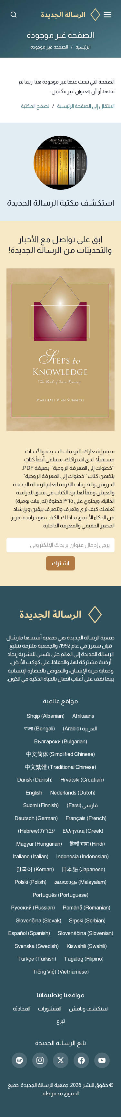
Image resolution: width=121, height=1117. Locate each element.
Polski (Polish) (30, 882)
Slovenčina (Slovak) (38, 921)
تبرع (60, 1021)
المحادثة (21, 1009)
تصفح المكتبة (35, 106)
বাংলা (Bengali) (39, 729)
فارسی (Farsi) (82, 805)
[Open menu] (107, 14)
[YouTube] (102, 1060)
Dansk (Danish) (35, 780)
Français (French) (86, 818)
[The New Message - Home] (60, 14)
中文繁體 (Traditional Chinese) (60, 767)
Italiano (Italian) (30, 856)
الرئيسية (83, 47)
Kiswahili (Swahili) (86, 946)
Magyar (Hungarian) (39, 844)
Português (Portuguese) (60, 895)
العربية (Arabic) (80, 729)
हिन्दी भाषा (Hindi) (87, 844)
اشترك (60, 563)
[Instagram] (40, 1060)
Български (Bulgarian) (60, 742)
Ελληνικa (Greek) (83, 831)
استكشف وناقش (88, 1009)
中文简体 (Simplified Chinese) (60, 754)
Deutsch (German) (36, 818)
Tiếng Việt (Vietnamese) (61, 972)
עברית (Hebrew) (36, 831)
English (33, 793)
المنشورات (49, 1009)
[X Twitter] (60, 1060)
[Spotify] (19, 1060)
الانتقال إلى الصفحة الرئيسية (86, 106)
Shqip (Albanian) (46, 716)
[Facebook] (81, 1060)
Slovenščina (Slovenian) (85, 933)
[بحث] (13, 14)
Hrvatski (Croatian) (82, 780)
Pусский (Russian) (33, 908)
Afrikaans (83, 716)
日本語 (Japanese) (83, 869)
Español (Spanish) (29, 933)
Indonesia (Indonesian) (82, 856)
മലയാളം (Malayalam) (80, 882)
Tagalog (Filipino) (84, 959)
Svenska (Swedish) (37, 946)
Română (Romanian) (86, 908)
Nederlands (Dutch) (73, 793)
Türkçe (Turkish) (36, 959)
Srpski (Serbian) (87, 921)
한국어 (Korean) (35, 869)
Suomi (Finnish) (41, 805)
